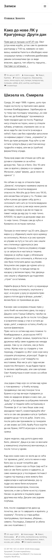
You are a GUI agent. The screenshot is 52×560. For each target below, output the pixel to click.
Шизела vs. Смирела (23, 95)
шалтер (26, 83)
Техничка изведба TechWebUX (16, 554)
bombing (43, 537)
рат (12, 542)
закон (6, 80)
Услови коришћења (22, 551)
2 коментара (12, 85)
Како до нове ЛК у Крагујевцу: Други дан (25, 32)
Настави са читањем (16, 66)
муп (22, 80)
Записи (10, 6)
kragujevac (26, 78)
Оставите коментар (32, 542)
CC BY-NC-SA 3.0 (11, 549)
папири (28, 80)
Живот (41, 75)
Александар (29, 75)
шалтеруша (35, 83)
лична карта (15, 80)
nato (12, 539)
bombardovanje (32, 537)
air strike (21, 537)
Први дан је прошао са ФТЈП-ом (21, 41)
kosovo (18, 78)
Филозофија (9, 537)
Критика (7, 78)
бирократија (37, 78)
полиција (8, 83)
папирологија (37, 80)
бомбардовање (31, 539)
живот (41, 539)
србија (15, 83)
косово (7, 542)
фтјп (20, 83)
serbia (17, 539)
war (22, 539)
